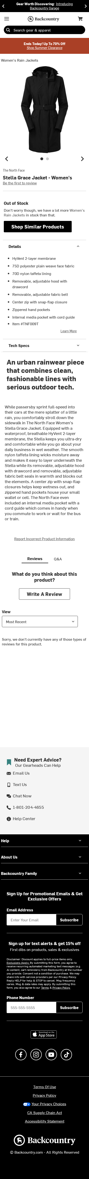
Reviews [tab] (34, 558)
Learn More (69, 331)
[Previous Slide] (3, 6)
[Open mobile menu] (6, 19)
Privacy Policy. (61, 987)
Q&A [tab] (58, 558)
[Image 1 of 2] (42, 159)
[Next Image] (82, 159)
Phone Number (20, 997)
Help (5, 840)
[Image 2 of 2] (47, 159)
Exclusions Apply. (18, 962)
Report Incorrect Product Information (44, 538)
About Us (9, 856)
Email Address (20, 909)
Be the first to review (20, 182)
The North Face (14, 170)
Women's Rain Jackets (19, 60)
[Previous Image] (6, 159)
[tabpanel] (44, 612)
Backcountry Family (19, 873)
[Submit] (8, 30)
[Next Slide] (85, 6)
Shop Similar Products (37, 226)
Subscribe (69, 919)
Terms (45, 987)
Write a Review (44, 594)
